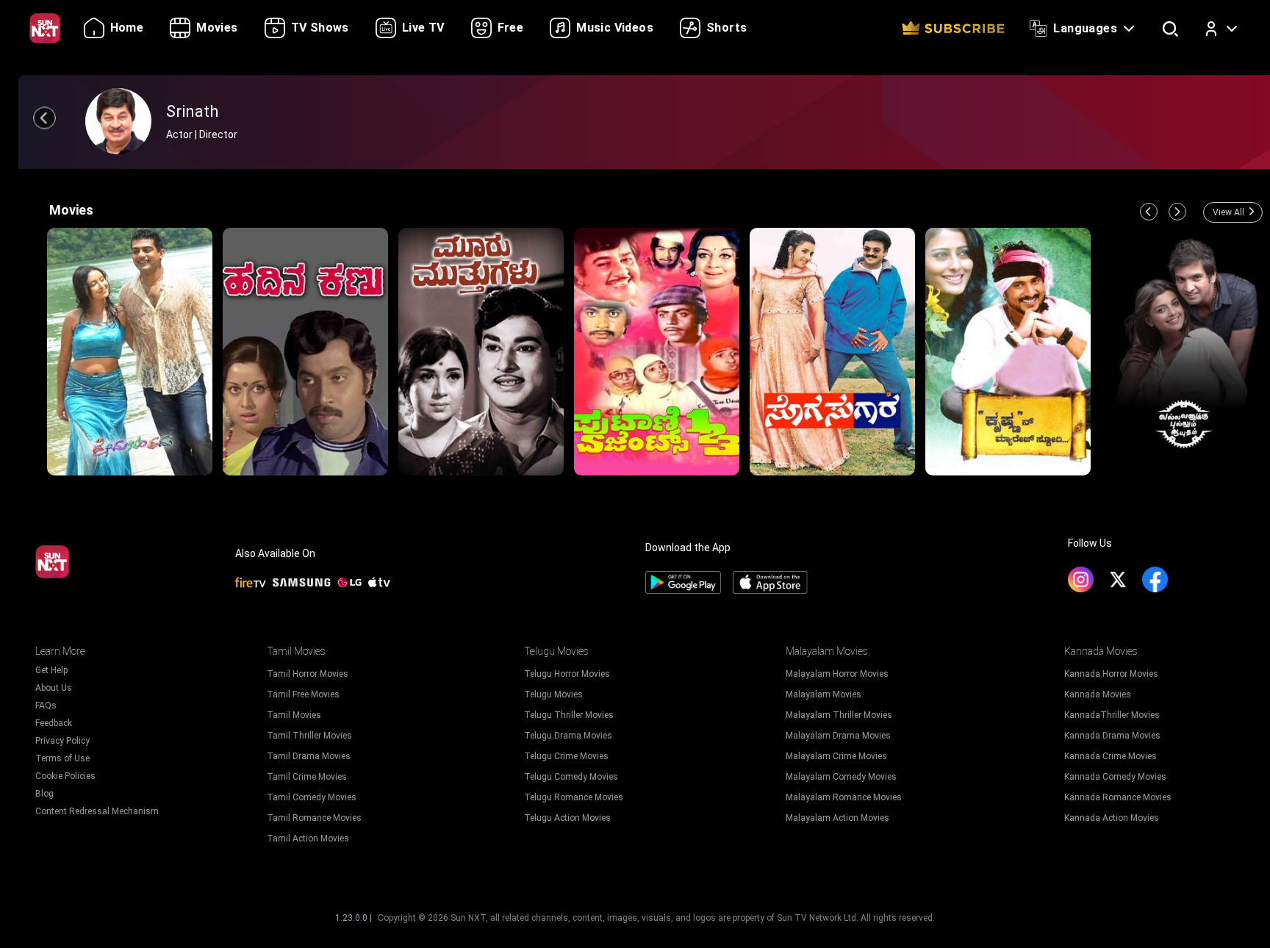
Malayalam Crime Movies (836, 756)
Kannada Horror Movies (1111, 674)
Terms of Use (62, 758)
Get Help (51, 670)
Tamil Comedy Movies (311, 797)
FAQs (46, 705)
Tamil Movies (294, 715)
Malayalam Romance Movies (844, 797)
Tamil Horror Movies (307, 674)
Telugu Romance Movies (573, 797)
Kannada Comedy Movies (1115, 777)
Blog (44, 794)
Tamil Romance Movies (314, 818)
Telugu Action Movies (567, 818)
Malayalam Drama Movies (838, 735)
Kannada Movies (1097, 694)
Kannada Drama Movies (1112, 735)
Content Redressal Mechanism (97, 811)
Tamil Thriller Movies (309, 735)
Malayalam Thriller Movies (839, 715)
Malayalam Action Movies (837, 818)
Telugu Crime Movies (566, 756)
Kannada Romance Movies (1118, 797)
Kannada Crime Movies (1110, 756)
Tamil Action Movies (308, 838)
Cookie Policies (65, 776)
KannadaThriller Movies (1112, 715)
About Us (53, 688)
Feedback (53, 723)
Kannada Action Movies (1111, 818)
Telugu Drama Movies (568, 735)
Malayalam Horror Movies (837, 674)
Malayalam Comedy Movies (841, 777)
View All (1228, 212)
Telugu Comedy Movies (571, 777)
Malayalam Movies (823, 694)
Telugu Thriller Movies (569, 715)
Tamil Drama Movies (309, 756)
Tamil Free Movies (303, 694)
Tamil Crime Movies (307, 777)
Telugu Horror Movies (567, 674)
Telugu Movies (553, 694)
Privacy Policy (62, 741)
